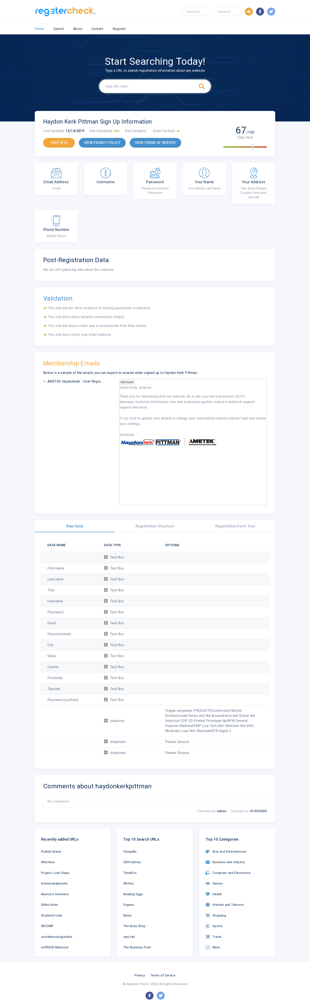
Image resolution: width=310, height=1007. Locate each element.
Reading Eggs (133, 894)
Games (218, 883)
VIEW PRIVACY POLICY (102, 143)
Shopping (219, 915)
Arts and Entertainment (230, 851)
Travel (217, 937)
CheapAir (130, 851)
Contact (97, 29)
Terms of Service (162, 975)
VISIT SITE (59, 143)
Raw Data (74, 526)
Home (39, 29)
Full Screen (127, 382)
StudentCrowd (51, 915)
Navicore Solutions (55, 894)
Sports (217, 926)
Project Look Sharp (55, 873)
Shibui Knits (49, 905)
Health (217, 894)
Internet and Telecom (228, 905)
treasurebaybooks (54, 883)
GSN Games (132, 862)
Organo (128, 905)
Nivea (127, 915)
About (77, 29)
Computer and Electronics (232, 873)
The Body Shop (134, 926)
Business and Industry (229, 862)
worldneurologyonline (56, 937)
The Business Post (137, 947)
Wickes (128, 883)
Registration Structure (155, 526)
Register (119, 29)
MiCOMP (47, 926)
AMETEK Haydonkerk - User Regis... (75, 381)
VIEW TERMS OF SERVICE (155, 143)
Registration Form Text (235, 526)
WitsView (48, 862)
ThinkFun (129, 873)
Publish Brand (51, 851)
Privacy (140, 975)
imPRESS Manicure (55, 947)
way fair (129, 937)
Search (58, 29)
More (216, 947)
